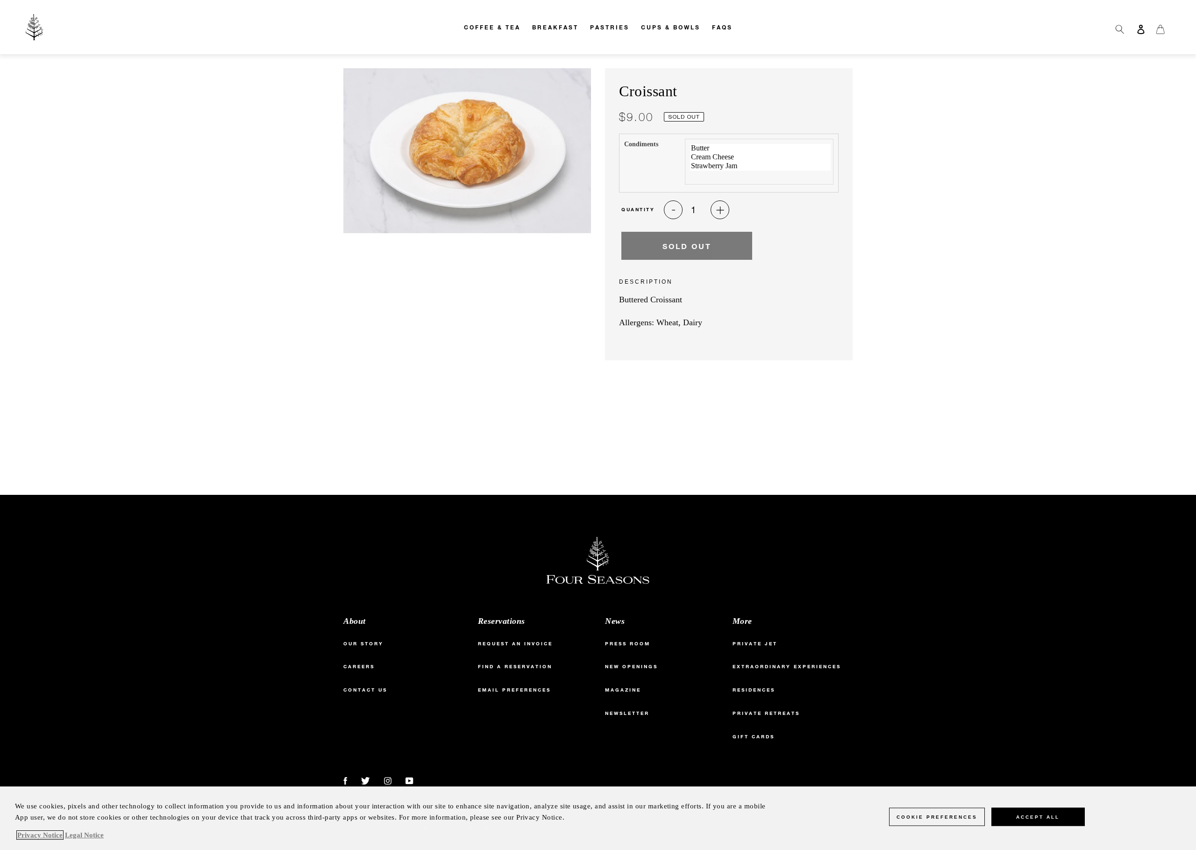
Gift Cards (754, 737)
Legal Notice (84, 835)
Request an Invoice (515, 644)
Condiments (641, 144)
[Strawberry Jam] (760, 166)
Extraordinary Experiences (787, 667)
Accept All (1038, 817)
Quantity (638, 210)
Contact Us (365, 690)
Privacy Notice (40, 835)
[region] (598, 818)
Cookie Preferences (937, 817)
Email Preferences (514, 690)
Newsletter (627, 713)
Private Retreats (766, 713)
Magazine (623, 690)
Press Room (627, 644)
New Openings (631, 667)
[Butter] (760, 148)
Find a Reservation (515, 667)
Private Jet (755, 644)
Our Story (363, 644)
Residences (754, 690)
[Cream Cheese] (760, 157)
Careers (359, 667)
